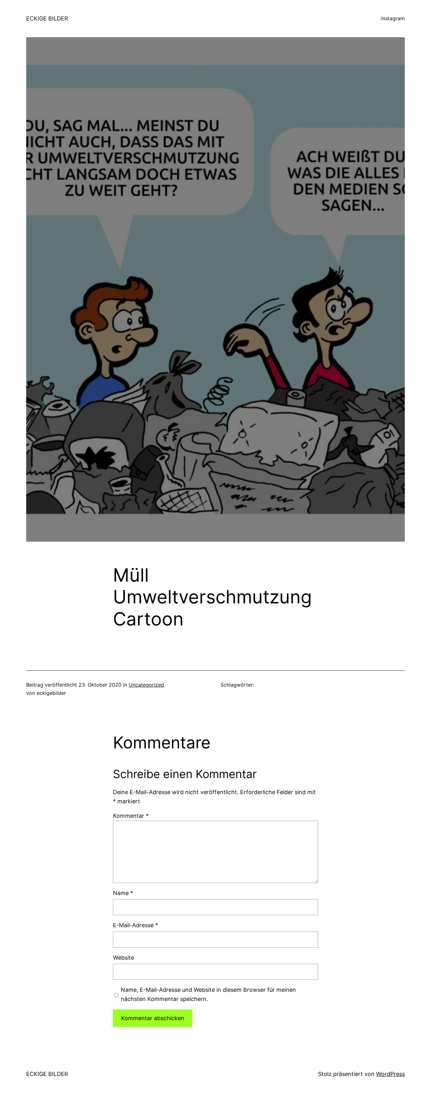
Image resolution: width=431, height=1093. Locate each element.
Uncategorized (146, 685)
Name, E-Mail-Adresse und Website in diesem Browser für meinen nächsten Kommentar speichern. (208, 994)
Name (123, 893)
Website (123, 957)
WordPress (390, 1074)
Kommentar (131, 815)
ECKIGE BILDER (47, 18)
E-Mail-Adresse (135, 925)
